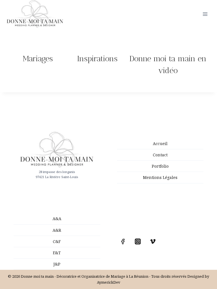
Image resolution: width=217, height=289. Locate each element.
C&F (57, 241)
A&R (57, 230)
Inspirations (97, 58)
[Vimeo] (153, 242)
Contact (160, 154)
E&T (57, 252)
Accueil (160, 143)
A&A (57, 218)
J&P (56, 264)
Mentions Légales (160, 177)
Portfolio (160, 166)
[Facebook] (123, 242)
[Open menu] (205, 14)
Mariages (38, 58)
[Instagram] (138, 242)
